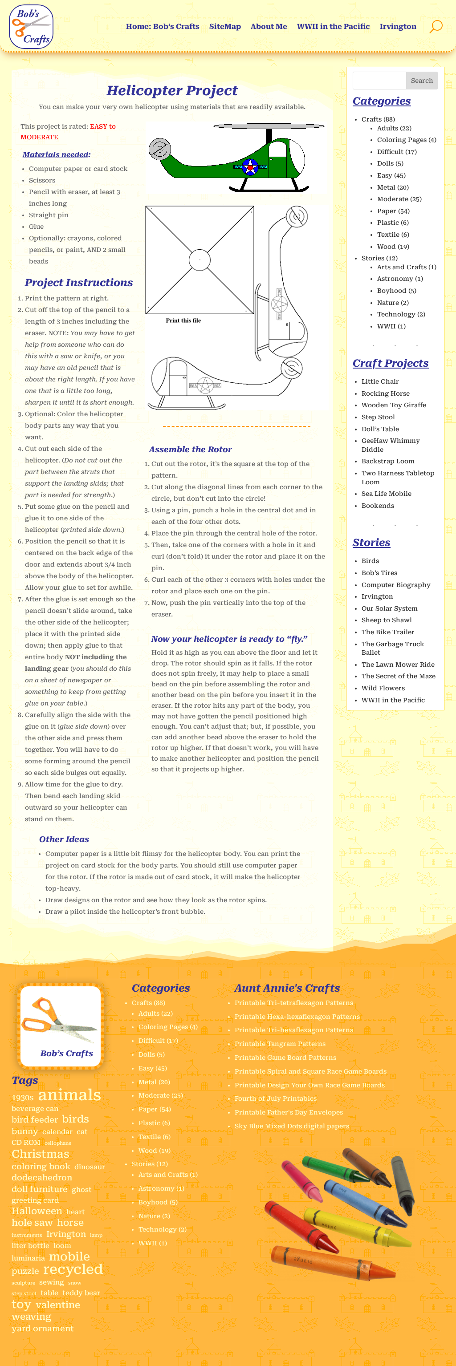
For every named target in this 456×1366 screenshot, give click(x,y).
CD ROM (26, 1143)
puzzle (25, 1271)
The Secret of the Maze (399, 676)
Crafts (372, 119)
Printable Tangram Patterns (280, 1043)
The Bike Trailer (388, 632)
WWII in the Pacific (333, 26)
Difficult (390, 151)
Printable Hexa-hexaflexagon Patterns (297, 1016)
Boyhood (392, 290)
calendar (57, 1132)
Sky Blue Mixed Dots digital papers (292, 1126)
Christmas (40, 1154)
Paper (386, 211)
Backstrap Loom (388, 461)
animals (69, 1095)
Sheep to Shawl (387, 620)
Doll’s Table (380, 429)
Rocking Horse (386, 393)
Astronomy (395, 278)
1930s (23, 1097)
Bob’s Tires (379, 572)
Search (422, 80)
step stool (24, 1294)
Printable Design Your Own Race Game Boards (310, 1085)
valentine (58, 1305)
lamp (96, 1235)
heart (75, 1212)
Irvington (398, 26)
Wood (386, 246)
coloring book (41, 1166)
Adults (387, 128)
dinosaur (89, 1167)
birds (75, 1119)
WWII (386, 326)
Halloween (37, 1211)
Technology (396, 314)
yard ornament (43, 1328)
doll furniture (40, 1189)
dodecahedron (42, 1177)
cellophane (58, 1143)
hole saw (32, 1223)
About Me (269, 26)
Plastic (388, 222)
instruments (27, 1235)
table (49, 1293)
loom (62, 1246)
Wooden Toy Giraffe (394, 405)
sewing (51, 1282)
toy (22, 1304)
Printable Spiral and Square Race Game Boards (311, 1071)
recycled (73, 1269)
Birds (370, 560)
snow (74, 1283)
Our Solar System (390, 608)
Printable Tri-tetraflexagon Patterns (294, 1002)
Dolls (385, 163)
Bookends (378, 505)
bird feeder (35, 1119)
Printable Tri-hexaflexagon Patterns (294, 1030)
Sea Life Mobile (386, 493)
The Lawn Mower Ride (398, 664)
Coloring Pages (402, 139)
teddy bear (81, 1293)
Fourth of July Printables (276, 1098)
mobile (69, 1257)
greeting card (35, 1200)
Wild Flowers (383, 688)
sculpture (23, 1283)
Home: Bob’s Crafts (163, 26)
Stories (373, 258)
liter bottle (30, 1246)
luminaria (28, 1258)
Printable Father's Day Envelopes (289, 1112)
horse (70, 1223)
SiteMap (225, 26)
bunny (25, 1131)
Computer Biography (396, 584)
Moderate (392, 199)
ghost (82, 1190)
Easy (384, 175)
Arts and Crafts (402, 267)
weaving (31, 1317)
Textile (388, 234)
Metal (386, 187)
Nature (388, 302)
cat (82, 1132)
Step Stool (378, 417)
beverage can (35, 1109)
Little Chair (380, 381)
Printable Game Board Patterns (285, 1057)
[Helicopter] (236, 191)
